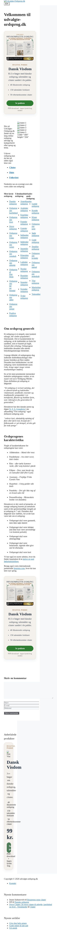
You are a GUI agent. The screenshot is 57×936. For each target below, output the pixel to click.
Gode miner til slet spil (18, 926)
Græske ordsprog (24, 229)
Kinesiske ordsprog (24, 256)
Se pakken (20, 103)
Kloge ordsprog (35, 218)
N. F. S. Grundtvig (17, 409)
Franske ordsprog (24, 223)
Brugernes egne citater (36, 900)
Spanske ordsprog (24, 283)
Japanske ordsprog (24, 249)
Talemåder (36, 294)
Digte (11, 172)
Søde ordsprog (35, 234)
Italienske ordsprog (24, 243)
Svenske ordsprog (24, 290)
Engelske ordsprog (24, 216)
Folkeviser (14, 177)
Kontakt (12, 883)
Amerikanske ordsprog (26, 202)
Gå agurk (13, 928)
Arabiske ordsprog (24, 209)
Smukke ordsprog (35, 247)
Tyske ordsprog (24, 297)
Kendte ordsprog (35, 211)
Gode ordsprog (35, 241)
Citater (12, 167)
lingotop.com (19, 568)
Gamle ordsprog (35, 205)
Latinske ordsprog (24, 263)
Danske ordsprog (13, 202)
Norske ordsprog (24, 270)
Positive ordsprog (13, 314)
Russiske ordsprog (24, 276)
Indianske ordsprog (24, 236)
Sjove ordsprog (13, 227)
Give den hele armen (18, 923)
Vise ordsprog (35, 282)
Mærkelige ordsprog (36, 288)
